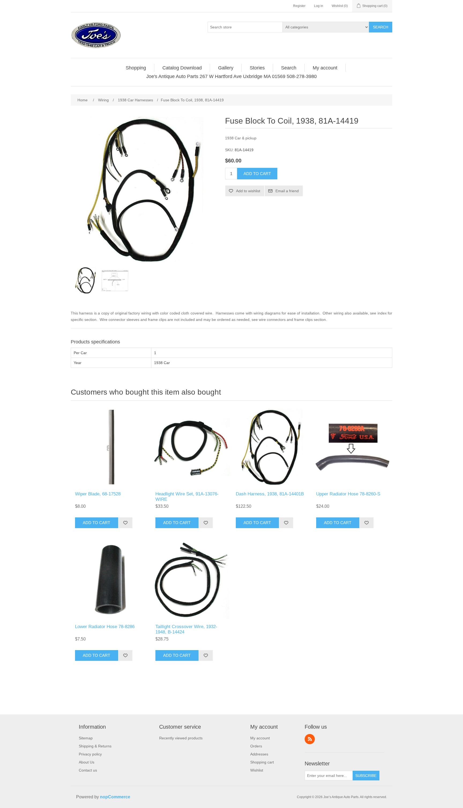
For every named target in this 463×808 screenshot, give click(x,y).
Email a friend (287, 191)
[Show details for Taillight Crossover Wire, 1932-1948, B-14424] (191, 580)
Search (380, 27)
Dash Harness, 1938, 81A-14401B (270, 493)
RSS (310, 739)
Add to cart (257, 173)
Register (299, 6)
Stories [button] (257, 68)
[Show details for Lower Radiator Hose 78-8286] (111, 580)
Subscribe (365, 775)
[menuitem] (136, 68)
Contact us (88, 770)
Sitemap (86, 738)
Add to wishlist (248, 191)
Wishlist (256, 770)
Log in (318, 6)
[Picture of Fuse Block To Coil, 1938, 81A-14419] (85, 280)
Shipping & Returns (95, 746)
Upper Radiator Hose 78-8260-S (348, 493)
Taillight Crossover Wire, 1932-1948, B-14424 (186, 629)
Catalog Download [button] (182, 68)
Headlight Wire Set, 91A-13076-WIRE (187, 496)
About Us (86, 762)
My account (260, 738)
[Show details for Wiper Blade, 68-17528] (111, 447)
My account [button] (325, 68)
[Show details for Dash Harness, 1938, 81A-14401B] (271, 447)
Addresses (259, 754)
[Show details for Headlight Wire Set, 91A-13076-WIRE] (191, 447)
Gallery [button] (225, 68)
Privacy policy (90, 754)
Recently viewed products (181, 738)
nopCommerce (115, 797)
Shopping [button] (136, 68)
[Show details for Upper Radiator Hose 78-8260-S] (352, 447)
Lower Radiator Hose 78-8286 (105, 626)
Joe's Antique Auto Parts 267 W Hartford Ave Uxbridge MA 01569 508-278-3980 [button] (231, 76)
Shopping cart (262, 762)
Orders (256, 746)
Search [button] (288, 68)
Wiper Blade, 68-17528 (98, 493)
